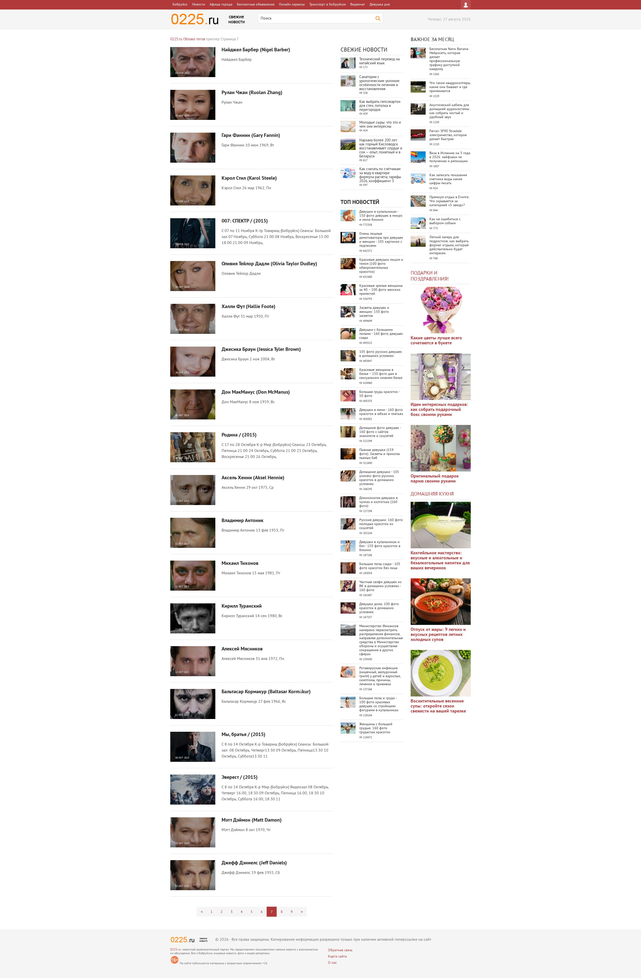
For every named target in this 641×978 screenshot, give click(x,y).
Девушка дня (380, 5)
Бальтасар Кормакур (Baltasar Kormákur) (266, 692)
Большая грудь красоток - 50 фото (379, 394)
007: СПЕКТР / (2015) (245, 221)
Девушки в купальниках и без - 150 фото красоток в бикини (379, 546)
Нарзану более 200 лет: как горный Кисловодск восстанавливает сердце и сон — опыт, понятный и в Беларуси (380, 148)
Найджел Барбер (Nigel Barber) (256, 50)
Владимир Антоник (242, 521)
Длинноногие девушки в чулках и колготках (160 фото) (378, 502)
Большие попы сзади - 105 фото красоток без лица (379, 566)
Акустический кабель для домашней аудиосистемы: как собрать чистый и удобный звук (449, 111)
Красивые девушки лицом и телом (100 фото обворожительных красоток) (381, 266)
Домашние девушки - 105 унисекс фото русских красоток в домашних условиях (379, 478)
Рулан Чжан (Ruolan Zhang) (252, 93)
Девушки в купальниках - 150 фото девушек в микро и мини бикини (380, 216)
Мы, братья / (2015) (243, 734)
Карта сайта (337, 956)
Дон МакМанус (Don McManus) (256, 392)
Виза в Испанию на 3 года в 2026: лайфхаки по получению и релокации (449, 157)
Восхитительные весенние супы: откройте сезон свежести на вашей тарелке (438, 706)
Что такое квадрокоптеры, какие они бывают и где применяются (449, 87)
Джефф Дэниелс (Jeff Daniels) (254, 863)
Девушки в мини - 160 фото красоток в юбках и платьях (381, 412)
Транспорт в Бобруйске (327, 5)
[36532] (441, 673)
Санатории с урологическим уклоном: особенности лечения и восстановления (379, 83)
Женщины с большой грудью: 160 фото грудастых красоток (375, 728)
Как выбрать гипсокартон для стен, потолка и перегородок (379, 106)
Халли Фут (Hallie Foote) (248, 307)
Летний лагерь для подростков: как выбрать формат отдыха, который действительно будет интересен (449, 245)
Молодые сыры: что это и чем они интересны (380, 124)
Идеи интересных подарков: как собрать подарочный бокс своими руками (439, 410)
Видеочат (357, 5)
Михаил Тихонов (240, 563)
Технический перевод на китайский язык (379, 61)
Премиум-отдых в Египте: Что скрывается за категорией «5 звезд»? (449, 201)
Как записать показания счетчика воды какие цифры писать (448, 179)
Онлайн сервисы (292, 5)
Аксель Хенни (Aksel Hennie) (253, 478)
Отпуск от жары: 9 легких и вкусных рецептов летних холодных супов (438, 635)
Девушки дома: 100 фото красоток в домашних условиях (379, 608)
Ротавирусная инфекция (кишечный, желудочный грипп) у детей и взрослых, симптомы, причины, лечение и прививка (380, 676)
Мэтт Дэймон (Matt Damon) (252, 820)
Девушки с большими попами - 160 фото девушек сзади (381, 334)
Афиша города (221, 5)
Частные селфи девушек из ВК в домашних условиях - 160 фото (380, 586)
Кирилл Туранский (242, 606)
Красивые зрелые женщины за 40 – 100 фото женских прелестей (381, 290)
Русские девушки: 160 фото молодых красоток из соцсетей (381, 524)
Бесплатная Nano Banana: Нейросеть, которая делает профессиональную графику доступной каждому (449, 59)
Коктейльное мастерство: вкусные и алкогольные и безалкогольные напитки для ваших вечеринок (440, 560)
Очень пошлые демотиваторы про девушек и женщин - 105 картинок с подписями (381, 240)
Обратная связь (340, 950)
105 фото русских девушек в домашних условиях (380, 354)
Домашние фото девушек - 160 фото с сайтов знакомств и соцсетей (380, 432)
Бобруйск (180, 5)
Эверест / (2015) (240, 777)
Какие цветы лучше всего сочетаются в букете (436, 340)
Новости (198, 5)
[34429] (441, 448)
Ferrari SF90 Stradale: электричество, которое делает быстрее (448, 135)
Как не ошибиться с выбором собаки (444, 221)
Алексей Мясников (242, 649)
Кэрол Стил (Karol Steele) (249, 178)
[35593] (441, 310)
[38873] (441, 525)
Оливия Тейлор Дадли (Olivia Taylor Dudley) (269, 264)
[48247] (441, 376)
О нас (332, 963)
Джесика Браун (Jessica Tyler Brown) (261, 349)
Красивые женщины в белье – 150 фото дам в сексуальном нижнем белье (380, 374)
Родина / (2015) (239, 435)
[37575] (441, 601)
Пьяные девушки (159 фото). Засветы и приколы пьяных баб (379, 454)
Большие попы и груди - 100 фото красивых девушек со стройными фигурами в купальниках (378, 704)
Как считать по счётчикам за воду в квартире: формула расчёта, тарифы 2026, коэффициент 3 (380, 175)
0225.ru (175, 950)
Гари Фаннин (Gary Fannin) (251, 135)
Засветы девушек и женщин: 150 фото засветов (374, 312)
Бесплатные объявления (255, 5)
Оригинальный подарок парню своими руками (435, 478)
